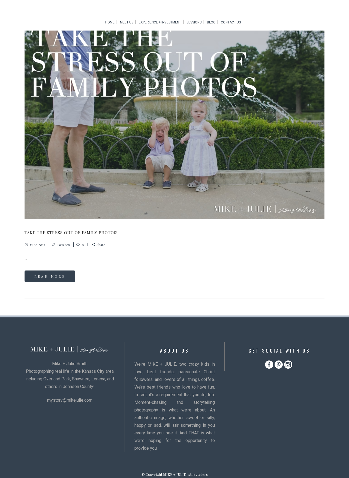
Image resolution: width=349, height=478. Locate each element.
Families (63, 244)
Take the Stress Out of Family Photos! (71, 232)
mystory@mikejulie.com (69, 400)
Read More (49, 276)
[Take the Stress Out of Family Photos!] (174, 119)
